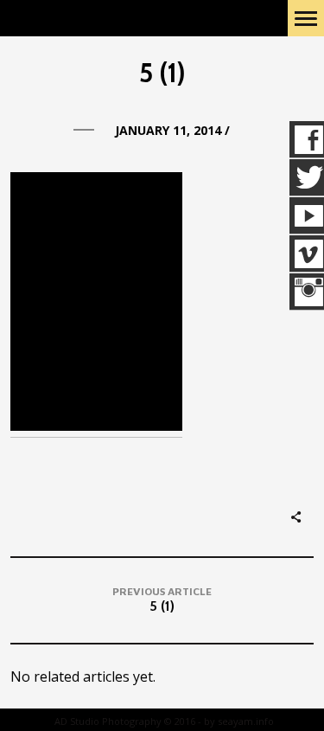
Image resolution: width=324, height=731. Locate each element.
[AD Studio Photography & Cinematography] (96, 18)
